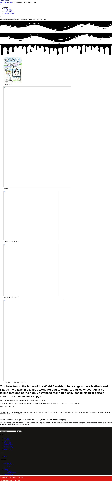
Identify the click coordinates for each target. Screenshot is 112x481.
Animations (7, 463)
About (6, 7)
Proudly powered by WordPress (10, 480)
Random (9, 471)
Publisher (8, 10)
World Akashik (11, 472)
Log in (5, 456)
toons (8, 466)
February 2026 (8, 444)
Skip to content (4, 0)
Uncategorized (8, 474)
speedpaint (10, 465)
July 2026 (7, 440)
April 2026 (7, 441)
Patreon (7, 8)
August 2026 (7, 438)
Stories (6, 469)
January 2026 (8, 446)
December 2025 (8, 448)
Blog (5, 468)
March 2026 (7, 443)
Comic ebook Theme (6, 477)
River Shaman (9, 13)
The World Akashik (6, 2)
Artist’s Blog (9, 11)
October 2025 (8, 449)
